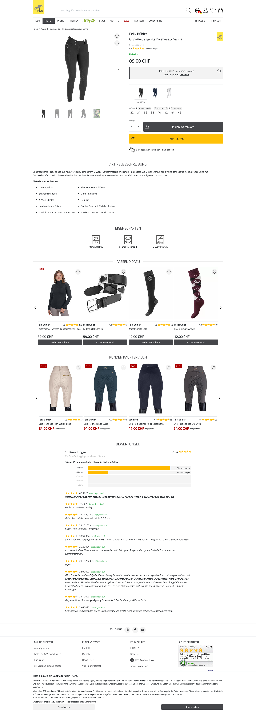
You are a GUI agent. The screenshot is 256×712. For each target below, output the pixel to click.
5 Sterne (79, 467)
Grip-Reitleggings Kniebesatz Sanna (73, 28)
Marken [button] (139, 20)
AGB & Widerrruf (138, 666)
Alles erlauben (192, 707)
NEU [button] (37, 20)
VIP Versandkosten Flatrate (47, 666)
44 (173, 112)
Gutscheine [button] (155, 20)
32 (132, 112)
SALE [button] (126, 20)
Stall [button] (102, 20)
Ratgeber (178, 108)
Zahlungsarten (41, 648)
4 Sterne (79, 472)
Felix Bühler (137, 642)
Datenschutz (90, 701)
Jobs (143, 660)
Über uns (134, 654)
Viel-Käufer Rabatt (91, 666)
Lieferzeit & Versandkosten (47, 654)
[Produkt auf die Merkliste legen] (117, 36)
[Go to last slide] (35, 307)
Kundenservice (91, 642)
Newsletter (87, 660)
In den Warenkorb (60, 342)
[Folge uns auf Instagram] (127, 630)
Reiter (35, 28)
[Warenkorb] (220, 10)
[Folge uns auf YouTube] (143, 630)
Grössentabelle (144, 108)
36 (145, 112)
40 (159, 112)
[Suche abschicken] (189, 10)
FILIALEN (135, 648)
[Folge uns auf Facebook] (135, 630)
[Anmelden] (205, 10)
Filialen (216, 20)
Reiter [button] (48, 20)
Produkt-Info (162, 108)
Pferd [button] (60, 20)
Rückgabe (39, 660)
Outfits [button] (114, 20)
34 (138, 112)
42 (166, 112)
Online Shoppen (43, 642)
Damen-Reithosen (48, 28)
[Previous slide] (35, 68)
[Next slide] (118, 68)
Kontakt (86, 648)
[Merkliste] (213, 10)
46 (179, 112)
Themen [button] (73, 20)
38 (152, 112)
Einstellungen (64, 707)
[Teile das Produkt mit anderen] (117, 43)
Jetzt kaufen (176, 138)
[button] (88, 21)
